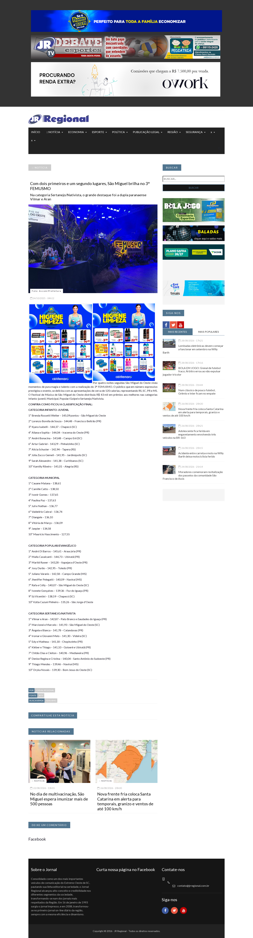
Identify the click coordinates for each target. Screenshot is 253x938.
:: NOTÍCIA (53, 132)
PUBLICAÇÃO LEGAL (146, 132)
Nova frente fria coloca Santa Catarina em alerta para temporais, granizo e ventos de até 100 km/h (125, 801)
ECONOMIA (76, 132)
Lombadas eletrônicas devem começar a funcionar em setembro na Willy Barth (193, 349)
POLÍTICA (118, 132)
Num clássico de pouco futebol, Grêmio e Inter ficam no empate (196, 391)
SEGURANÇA (194, 132)
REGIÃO (172, 132)
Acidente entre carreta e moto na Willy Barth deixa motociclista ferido (201, 454)
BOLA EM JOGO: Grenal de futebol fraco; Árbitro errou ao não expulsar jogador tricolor (192, 371)
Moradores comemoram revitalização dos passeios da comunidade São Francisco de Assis (193, 475)
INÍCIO (35, 132)
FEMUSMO (51, 700)
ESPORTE (98, 132)
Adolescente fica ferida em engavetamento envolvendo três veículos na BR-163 (189, 434)
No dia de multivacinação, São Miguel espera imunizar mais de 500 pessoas (59, 798)
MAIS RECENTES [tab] (177, 331)
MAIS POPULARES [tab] (208, 331)
